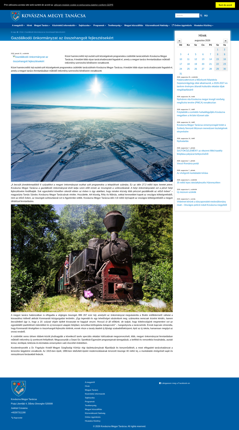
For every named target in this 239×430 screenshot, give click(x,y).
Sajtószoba (90, 398)
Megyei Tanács (91, 390)
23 (224, 64)
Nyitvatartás (183, 141)
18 (188, 64)
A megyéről (90, 382)
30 (224, 69)
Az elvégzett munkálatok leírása (192, 173)
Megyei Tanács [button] (41, 25)
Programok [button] (99, 25)
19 (195, 64)
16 (224, 59)
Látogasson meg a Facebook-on (175, 383)
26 (195, 69)
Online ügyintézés (183, 25)
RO (206, 16)
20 (203, 64)
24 (181, 69)
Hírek (29, 25)
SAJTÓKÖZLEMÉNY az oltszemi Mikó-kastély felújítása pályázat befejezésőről (199, 152)
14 (210, 59)
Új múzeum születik (186, 192)
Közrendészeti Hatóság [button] (156, 25)
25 (188, 69)
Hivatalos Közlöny (92, 421)
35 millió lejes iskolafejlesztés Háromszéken (198, 182)
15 (217, 59)
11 (188, 59)
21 (210, 64)
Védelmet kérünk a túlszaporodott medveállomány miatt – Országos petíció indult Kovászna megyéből (202, 203)
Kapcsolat (17, 418)
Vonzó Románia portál (188, 163)
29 (217, 69)
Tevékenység (90, 405)
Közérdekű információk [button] (63, 25)
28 (210, 69)
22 (217, 64)
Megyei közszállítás (133, 25)
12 (195, 59)
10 (181, 59)
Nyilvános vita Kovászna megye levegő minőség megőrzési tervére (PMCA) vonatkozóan (200, 101)
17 (181, 64)
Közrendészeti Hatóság (95, 413)
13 (203, 59)
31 (181, 74)
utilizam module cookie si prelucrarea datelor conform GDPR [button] (83, 5)
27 (203, 69)
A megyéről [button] (18, 25)
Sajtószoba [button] (84, 25)
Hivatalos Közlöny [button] (203, 25)
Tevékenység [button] (114, 25)
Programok (90, 401)
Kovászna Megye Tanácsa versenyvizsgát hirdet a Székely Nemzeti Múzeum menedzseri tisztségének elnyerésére (202, 128)
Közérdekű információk (95, 394)
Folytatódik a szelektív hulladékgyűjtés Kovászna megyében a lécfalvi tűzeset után (201, 114)
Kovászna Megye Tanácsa (53, 16)
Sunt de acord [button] (225, 5)
